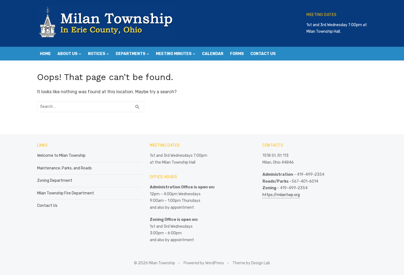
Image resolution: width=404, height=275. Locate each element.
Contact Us (263, 53)
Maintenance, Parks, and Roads (64, 168)
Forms (237, 53)
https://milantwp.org (281, 195)
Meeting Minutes (174, 53)
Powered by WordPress (204, 263)
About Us (67, 53)
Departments (130, 53)
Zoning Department (54, 180)
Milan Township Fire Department (65, 193)
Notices (96, 53)
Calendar (212, 53)
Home (45, 53)
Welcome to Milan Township (61, 155)
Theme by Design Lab (251, 263)
